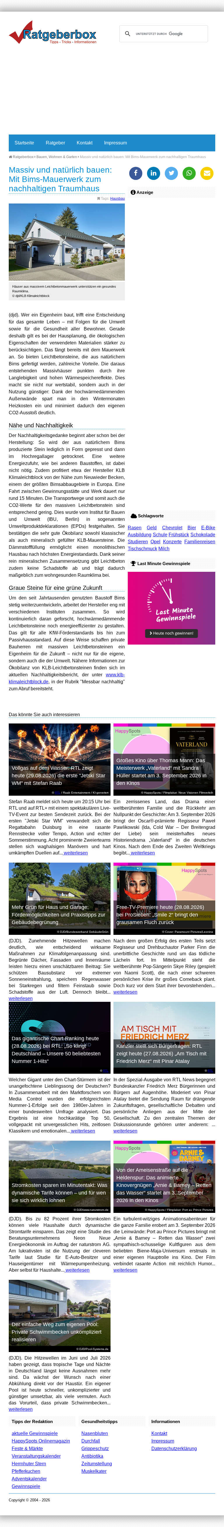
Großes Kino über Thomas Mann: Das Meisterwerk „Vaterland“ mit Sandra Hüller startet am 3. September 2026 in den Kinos (161, 772)
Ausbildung (139, 534)
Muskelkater (93, 1471)
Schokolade (202, 534)
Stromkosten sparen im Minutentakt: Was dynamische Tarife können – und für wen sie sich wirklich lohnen (59, 1192)
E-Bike (208, 527)
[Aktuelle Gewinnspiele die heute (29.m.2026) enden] (171, 642)
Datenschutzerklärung (174, 1448)
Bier (192, 527)
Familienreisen (199, 541)
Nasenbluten (94, 1433)
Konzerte (172, 541)
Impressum (115, 142)
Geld (152, 527)
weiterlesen (75, 852)
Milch (163, 548)
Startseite (24, 142)
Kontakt (84, 142)
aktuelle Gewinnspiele (35, 1433)
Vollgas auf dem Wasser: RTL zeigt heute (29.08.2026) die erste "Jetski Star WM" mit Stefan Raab (58, 775)
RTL (57, 792)
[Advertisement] (112, 91)
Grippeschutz (95, 1448)
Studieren (138, 541)
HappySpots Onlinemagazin (41, 1440)
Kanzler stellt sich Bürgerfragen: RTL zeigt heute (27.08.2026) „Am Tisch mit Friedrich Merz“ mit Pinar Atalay (161, 1053)
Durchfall (90, 1440)
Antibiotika (92, 1456)
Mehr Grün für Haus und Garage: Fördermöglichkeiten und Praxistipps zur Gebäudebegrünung (58, 914)
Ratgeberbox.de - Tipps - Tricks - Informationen (52, 32)
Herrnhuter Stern (29, 1463)
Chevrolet (172, 527)
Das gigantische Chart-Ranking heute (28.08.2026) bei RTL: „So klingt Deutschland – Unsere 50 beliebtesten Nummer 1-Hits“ (56, 1050)
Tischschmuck (142, 548)
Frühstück (179, 534)
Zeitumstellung (96, 1463)
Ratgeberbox (23, 157)
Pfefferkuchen (26, 1471)
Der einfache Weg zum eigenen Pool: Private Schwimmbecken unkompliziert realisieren (57, 1331)
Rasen (134, 527)
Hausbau (117, 199)
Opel (155, 541)
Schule (160, 534)
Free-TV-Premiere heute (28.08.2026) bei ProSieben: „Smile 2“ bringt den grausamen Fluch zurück (160, 914)
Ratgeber (55, 142)
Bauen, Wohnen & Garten (56, 157)
